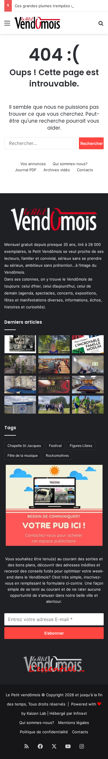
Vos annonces (33, 163)
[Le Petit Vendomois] (37, 23)
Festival (55, 445)
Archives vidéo (56, 169)
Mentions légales (73, 722)
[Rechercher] (101, 25)
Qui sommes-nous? (70, 163)
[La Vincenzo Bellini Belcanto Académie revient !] (54, 385)
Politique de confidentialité (44, 731)
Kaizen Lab (36, 713)
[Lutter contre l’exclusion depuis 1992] (88, 364)
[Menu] (7, 25)
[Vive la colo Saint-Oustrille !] (54, 364)
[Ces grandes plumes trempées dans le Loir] (20, 364)
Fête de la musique (22, 455)
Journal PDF (26, 169)
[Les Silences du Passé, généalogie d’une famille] (20, 344)
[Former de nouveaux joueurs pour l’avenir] (20, 405)
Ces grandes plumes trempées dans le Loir (53, 5)
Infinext (80, 713)
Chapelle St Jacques (24, 445)
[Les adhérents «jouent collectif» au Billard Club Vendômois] (88, 385)
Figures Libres (81, 445)
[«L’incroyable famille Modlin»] (88, 344)
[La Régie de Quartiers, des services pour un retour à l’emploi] (88, 405)
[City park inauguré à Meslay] (54, 405)
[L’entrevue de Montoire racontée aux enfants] (54, 344)
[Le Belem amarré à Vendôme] (20, 385)
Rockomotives (57, 455)
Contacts (85, 169)
